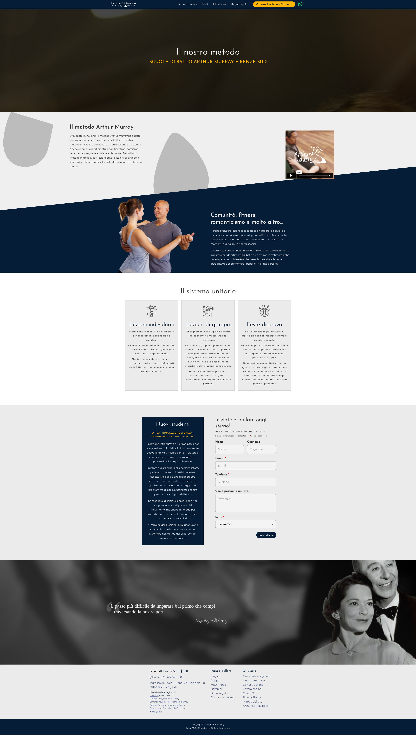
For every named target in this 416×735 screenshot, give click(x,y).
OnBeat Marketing (220, 728)
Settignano (157, 711)
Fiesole (165, 701)
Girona (153, 705)
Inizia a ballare (187, 4)
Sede (218, 517)
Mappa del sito (252, 701)
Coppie (215, 680)
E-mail (220, 458)
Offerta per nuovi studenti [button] (274, 4)
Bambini (216, 689)
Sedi (205, 4)
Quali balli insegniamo (257, 676)
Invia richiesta (266, 535)
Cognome (254, 442)
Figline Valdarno (178, 701)
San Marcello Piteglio (174, 708)
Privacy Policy (252, 697)
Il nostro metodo (254, 680)
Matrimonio (218, 684)
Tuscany (154, 695)
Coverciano (155, 701)
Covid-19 (248, 693)
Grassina (162, 705)
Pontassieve (156, 708)
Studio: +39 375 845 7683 (167, 677)
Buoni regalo (239, 4)
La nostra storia (253, 684)
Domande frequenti (224, 697)
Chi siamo (219, 4)
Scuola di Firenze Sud (164, 671)
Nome (219, 442)
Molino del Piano (176, 705)
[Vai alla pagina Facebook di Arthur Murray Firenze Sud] (181, 671)
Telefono (221, 474)
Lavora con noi (252, 689)
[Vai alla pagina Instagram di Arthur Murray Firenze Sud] (186, 671)
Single (215, 676)
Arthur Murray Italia (256, 705)
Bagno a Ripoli (170, 698)
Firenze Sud (156, 698)
